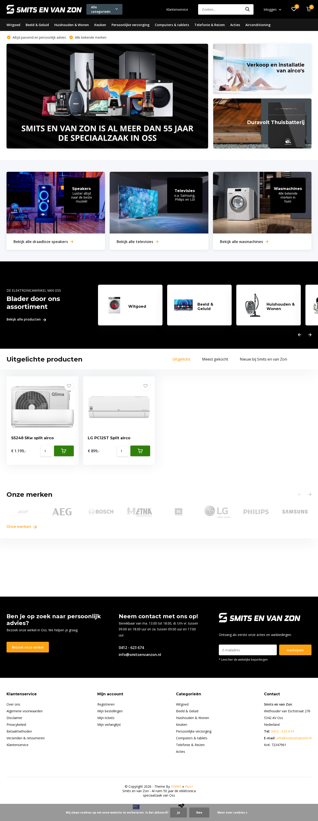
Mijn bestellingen (110, 711)
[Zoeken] (248, 9)
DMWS (176, 786)
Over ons (13, 704)
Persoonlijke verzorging (130, 25)
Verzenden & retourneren (26, 738)
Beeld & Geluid (37, 25)
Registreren (106, 704)
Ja (178, 812)
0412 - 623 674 (131, 647)
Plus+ (189, 786)
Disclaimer (14, 718)
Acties (235, 25)
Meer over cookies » (232, 812)
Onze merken (19, 526)
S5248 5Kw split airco (32, 438)
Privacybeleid (16, 724)
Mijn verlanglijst (109, 724)
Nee (199, 812)
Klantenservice (177, 9)
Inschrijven (295, 650)
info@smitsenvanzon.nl (140, 654)
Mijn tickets (106, 718)
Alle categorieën (101, 9)
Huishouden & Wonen (71, 25)
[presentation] (299, 335)
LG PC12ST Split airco (109, 438)
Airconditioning (258, 25)
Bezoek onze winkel (28, 647)
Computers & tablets (172, 25)
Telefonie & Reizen (209, 25)
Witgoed (13, 25)
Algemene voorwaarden (25, 711)
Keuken (100, 25)
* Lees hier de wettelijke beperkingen (243, 660)
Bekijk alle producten (24, 319)
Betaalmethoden (19, 731)
